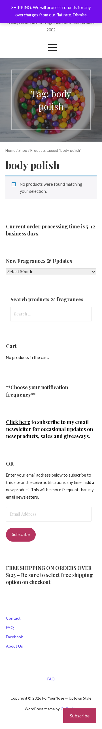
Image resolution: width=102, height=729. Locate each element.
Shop (22, 150)
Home (10, 150)
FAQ (10, 627)
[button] (52, 47)
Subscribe (21, 534)
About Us (14, 646)
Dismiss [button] (80, 14)
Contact (13, 618)
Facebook (14, 636)
